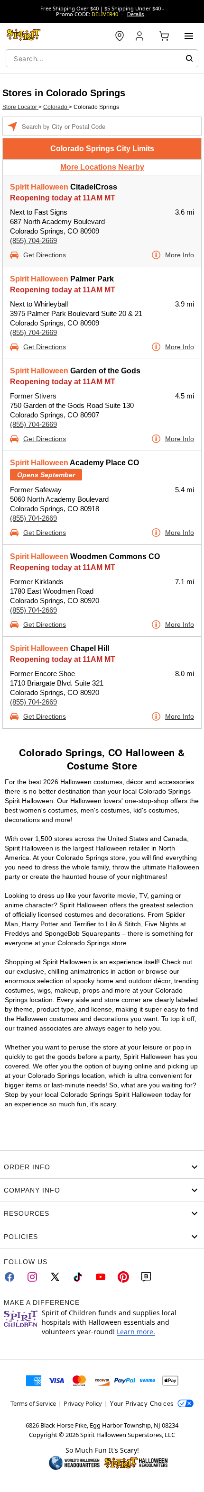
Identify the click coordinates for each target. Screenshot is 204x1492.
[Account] (140, 36)
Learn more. (136, 1331)
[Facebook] (9, 1276)
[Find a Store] (119, 36)
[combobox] (102, 58)
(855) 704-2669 (33, 240)
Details (135, 14)
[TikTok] (77, 1276)
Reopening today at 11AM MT (62, 198)
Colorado (56, 107)
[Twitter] (55, 1276)
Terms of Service (33, 1403)
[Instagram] (32, 1276)
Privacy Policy (83, 1403)
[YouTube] (100, 1276)
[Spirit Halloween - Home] (24, 36)
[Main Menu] (188, 36)
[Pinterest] (123, 1276)
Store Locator (20, 107)
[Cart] (164, 36)
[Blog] (146, 1276)
